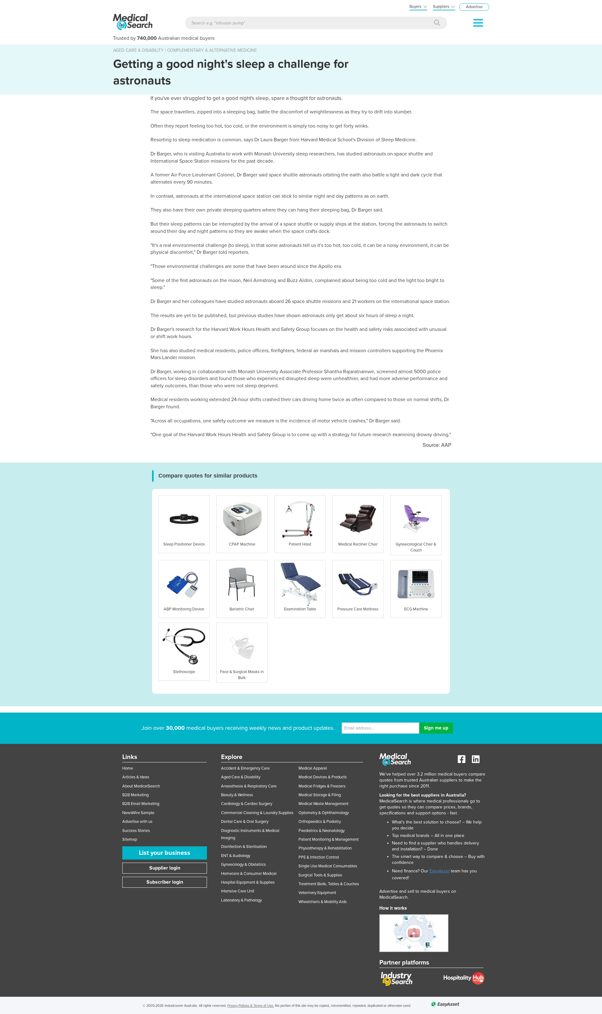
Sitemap (129, 839)
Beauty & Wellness (237, 794)
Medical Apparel (312, 768)
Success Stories (136, 830)
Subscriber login (164, 882)
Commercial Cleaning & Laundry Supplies (257, 812)
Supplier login (164, 868)
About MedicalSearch (141, 786)
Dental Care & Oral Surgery (244, 821)
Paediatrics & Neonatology (321, 830)
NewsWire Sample (138, 812)
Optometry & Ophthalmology (323, 812)
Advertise (474, 6)
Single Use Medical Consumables (327, 866)
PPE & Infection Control (318, 857)
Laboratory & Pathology (241, 900)
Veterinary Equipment (317, 892)
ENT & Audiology (235, 855)
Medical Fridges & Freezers (322, 786)
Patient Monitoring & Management (328, 839)
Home (127, 768)
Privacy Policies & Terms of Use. (250, 1006)
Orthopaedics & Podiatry (319, 821)
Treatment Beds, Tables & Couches (328, 883)
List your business (164, 853)
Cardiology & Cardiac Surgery (246, 803)
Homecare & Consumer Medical (249, 873)
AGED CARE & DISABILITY (138, 50)
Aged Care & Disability (240, 777)
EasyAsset (440, 871)
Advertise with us (137, 821)
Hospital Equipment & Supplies (248, 882)
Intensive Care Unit (237, 891)
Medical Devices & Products (322, 777)
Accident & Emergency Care (245, 768)
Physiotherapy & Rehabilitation (325, 848)
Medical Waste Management (323, 803)
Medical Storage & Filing (319, 794)
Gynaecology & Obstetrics (243, 864)
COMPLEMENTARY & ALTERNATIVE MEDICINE (212, 50)
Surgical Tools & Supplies (320, 875)
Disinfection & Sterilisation (244, 846)
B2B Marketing (135, 794)
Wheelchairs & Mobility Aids (322, 901)
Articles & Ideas (135, 777)
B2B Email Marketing (140, 803)
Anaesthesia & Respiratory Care (249, 786)
